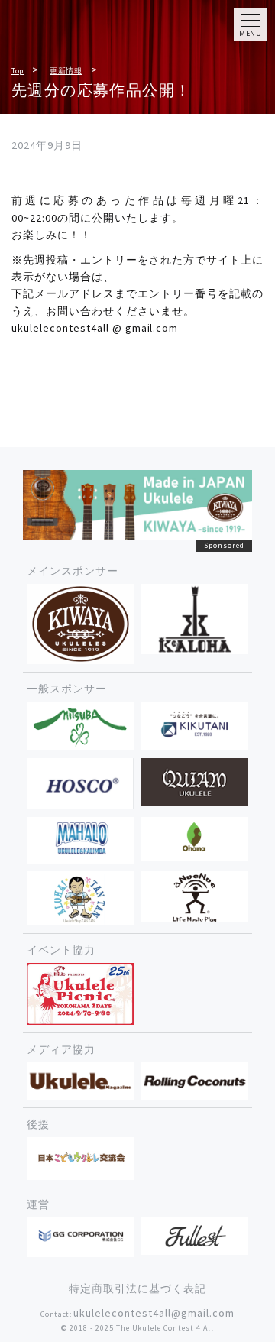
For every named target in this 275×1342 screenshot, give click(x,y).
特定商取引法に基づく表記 (137, 1288)
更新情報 (66, 71)
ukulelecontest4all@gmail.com (153, 1313)
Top (17, 71)
